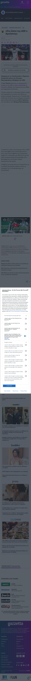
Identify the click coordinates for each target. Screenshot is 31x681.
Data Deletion (7, 390)
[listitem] (15, 315)
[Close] (28, 290)
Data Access (15, 390)
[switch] (25, 318)
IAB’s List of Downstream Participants (17, 311)
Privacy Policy (24, 390)
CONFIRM (9, 385)
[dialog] (15, 340)
